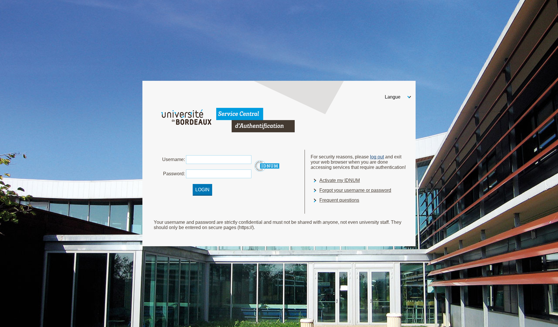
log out (377, 156)
